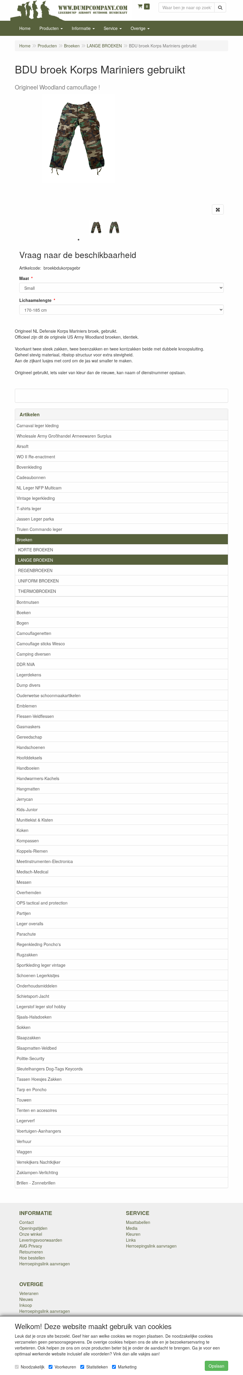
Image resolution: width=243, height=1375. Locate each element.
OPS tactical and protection (42, 903)
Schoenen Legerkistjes (38, 975)
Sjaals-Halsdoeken (34, 1017)
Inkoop (25, 1305)
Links (131, 1240)
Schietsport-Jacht (33, 996)
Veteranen (29, 1293)
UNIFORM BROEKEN (38, 581)
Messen (24, 882)
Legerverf (26, 1120)
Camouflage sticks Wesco (41, 643)
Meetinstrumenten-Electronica (45, 861)
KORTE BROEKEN (35, 550)
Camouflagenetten (34, 633)
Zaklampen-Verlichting (37, 1172)
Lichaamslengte (35, 300)
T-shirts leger (29, 508)
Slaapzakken (29, 1038)
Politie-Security (30, 1058)
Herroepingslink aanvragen (44, 1264)
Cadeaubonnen (31, 477)
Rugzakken (27, 955)
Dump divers (28, 685)
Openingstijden (33, 1228)
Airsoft (22, 446)
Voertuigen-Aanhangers (39, 1131)
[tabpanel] (96, 227)
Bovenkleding (29, 467)
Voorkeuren (65, 1367)
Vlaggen (24, 1152)
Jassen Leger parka (35, 519)
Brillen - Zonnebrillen (36, 1183)
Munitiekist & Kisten (35, 820)
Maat (24, 278)
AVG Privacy (30, 1246)
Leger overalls (30, 923)
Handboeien (28, 768)
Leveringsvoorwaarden (40, 1240)
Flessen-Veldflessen (35, 716)
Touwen (24, 1100)
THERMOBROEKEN (37, 591)
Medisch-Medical (32, 872)
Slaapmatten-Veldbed (37, 1048)
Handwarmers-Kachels (38, 778)
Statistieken (97, 1367)
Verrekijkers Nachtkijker (38, 1162)
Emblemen (27, 706)
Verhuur (24, 1141)
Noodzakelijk (32, 1367)
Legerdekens (29, 675)
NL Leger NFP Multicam (39, 488)
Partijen (24, 913)
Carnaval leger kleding (38, 425)
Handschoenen (31, 747)
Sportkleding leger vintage (41, 965)
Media (132, 1228)
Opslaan (216, 1366)
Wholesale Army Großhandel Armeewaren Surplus (64, 436)
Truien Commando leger (39, 529)
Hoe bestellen (32, 1258)
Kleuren (133, 1234)
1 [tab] (78, 240)
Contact (26, 1222)
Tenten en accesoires (37, 1110)
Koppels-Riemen (32, 851)
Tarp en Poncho (32, 1089)
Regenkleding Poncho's (39, 944)
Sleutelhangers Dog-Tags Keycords (50, 1069)
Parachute (26, 934)
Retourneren (31, 1252)
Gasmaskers (28, 726)
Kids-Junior (27, 809)
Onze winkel (30, 1234)
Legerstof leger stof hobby (41, 1006)
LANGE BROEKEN (35, 560)
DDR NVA (26, 664)
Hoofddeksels (29, 758)
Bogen (23, 623)
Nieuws (26, 1299)
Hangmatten (28, 789)
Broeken (24, 539)
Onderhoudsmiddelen (37, 986)
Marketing (127, 1367)
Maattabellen (138, 1222)
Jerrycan (25, 799)
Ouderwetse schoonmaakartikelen (49, 695)
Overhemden (29, 892)
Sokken (24, 1027)
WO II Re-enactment (36, 457)
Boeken (24, 612)
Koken (22, 830)
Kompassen (28, 840)
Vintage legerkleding (36, 498)
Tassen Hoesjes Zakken (39, 1079)
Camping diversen (34, 654)
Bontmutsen (28, 602)
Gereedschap (29, 737)
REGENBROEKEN (35, 570)
